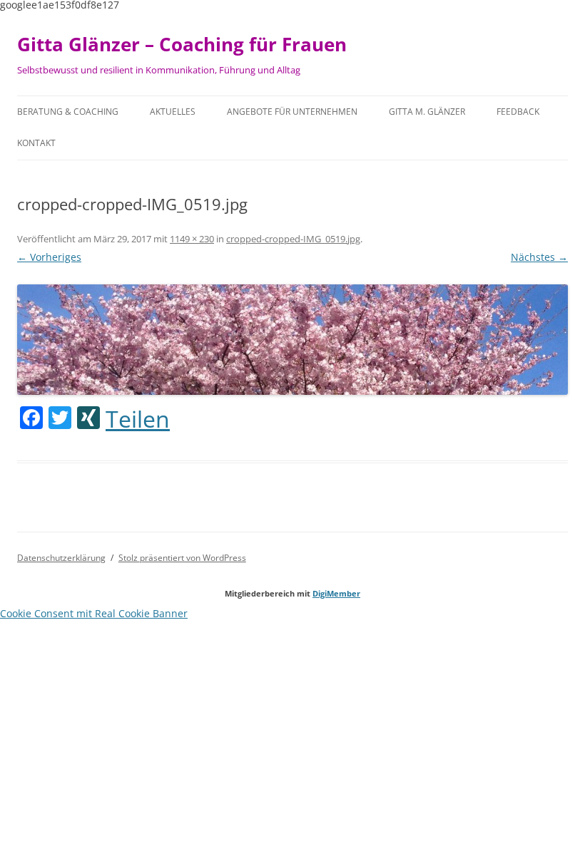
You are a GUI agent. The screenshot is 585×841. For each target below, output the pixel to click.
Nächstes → (539, 257)
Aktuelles (172, 111)
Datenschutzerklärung (61, 558)
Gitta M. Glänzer (427, 111)
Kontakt (36, 143)
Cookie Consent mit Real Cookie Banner (94, 613)
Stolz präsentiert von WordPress (182, 558)
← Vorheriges (49, 257)
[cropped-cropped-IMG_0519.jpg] (292, 339)
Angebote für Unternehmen (292, 111)
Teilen (138, 419)
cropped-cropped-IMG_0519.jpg (293, 238)
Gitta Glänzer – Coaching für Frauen (182, 44)
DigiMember (336, 593)
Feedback (518, 111)
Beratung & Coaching (67, 111)
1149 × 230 (192, 238)
